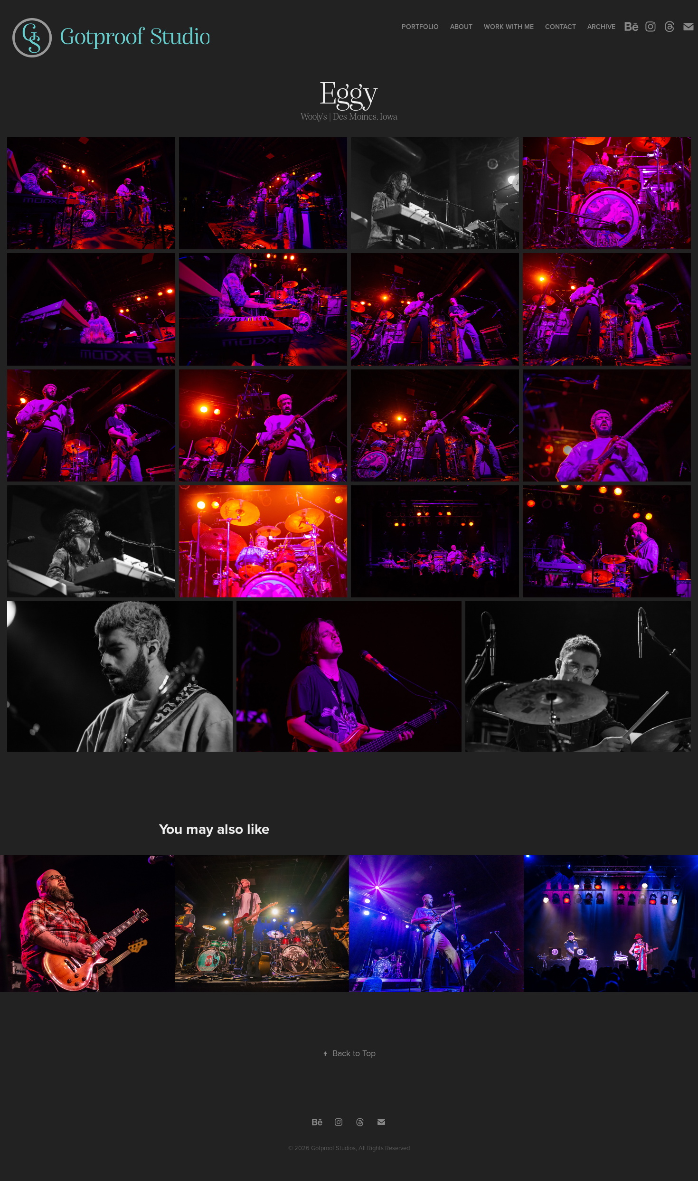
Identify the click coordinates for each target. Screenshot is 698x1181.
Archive (601, 26)
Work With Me (509, 26)
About (461, 26)
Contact (560, 26)
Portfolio (420, 26)
